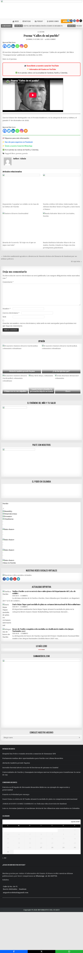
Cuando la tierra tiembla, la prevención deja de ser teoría (41, 390)
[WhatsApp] (69, 951)
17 (8, 843)
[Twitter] (68, 20)
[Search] (80, 20)
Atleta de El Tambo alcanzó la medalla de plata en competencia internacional (46, 799)
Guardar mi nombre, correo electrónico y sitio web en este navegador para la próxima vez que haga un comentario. (39, 324)
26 (30, 847)
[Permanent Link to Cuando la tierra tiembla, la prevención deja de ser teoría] (41, 383)
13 (41, 839)
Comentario (8, 282)
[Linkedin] (13, 46)
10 (8, 839)
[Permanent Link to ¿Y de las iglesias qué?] (61, 359)
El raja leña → (76, 261)
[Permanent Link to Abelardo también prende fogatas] (22, 359)
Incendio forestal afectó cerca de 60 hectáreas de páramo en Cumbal (30, 768)
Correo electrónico (11, 313)
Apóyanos (66, 21)
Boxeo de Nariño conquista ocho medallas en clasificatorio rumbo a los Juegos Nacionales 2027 (43, 630)
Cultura (41, 32)
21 (52, 843)
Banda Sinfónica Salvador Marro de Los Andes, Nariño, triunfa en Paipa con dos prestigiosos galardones (59, 245)
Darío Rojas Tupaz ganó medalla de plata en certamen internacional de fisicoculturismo (46, 604)
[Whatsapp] (17, 46)
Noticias (28, 21)
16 (75, 839)
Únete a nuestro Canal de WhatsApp (18, 146)
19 (30, 843)
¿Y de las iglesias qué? (61, 371)
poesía (25, 153)
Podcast (40, 21)
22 (64, 843)
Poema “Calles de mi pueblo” (41, 35)
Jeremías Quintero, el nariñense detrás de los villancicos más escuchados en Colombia (44, 808)
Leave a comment (51, 39)
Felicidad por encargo (20, 794)
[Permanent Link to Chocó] (67, 383)
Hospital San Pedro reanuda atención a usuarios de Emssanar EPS (29, 754)
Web (4, 317)
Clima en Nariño (9, 563)
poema (19, 153)
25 (19, 847)
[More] (26, 46)
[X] (41, 951)
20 (41, 843)
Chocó (67, 391)
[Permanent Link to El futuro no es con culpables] (15, 383)
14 (52, 839)
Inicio (17, 21)
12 (30, 839)
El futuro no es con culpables (15, 391)
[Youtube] (77, 20)
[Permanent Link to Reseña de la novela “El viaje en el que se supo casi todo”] (21, 226)
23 (75, 843)
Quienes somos (54, 21)
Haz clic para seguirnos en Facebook (19, 142)
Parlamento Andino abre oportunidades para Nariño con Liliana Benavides (32, 758)
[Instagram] (74, 20)
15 (63, 839)
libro (13, 153)
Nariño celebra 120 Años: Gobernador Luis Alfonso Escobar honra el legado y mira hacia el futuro (61, 206)
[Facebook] (71, 20)
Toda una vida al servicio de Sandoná (52, 804)
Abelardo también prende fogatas (22, 371)
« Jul (4, 858)
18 (19, 843)
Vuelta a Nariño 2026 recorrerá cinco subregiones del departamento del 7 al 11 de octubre (44, 592)
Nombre (7, 309)
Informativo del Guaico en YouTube (42, 69)
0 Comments (24, 596)
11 (19, 839)
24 (8, 847)
